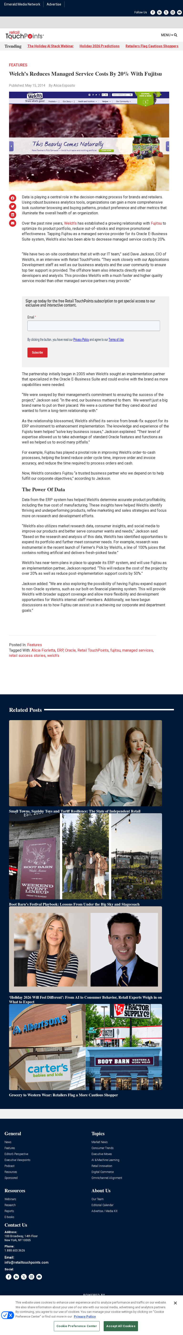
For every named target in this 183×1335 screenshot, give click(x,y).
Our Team (98, 1199)
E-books (9, 1217)
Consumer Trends (103, 1148)
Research (10, 1205)
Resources (11, 1172)
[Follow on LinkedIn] (159, 12)
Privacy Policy (85, 1316)
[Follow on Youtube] (179, 12)
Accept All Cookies (120, 1326)
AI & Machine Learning (105, 1160)
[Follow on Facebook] (152, 12)
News (8, 1142)
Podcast (10, 1166)
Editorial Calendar (102, 1205)
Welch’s (70, 223)
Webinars (10, 1199)
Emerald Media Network (22, 4)
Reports (9, 1211)
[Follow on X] (166, 12)
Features (18, 65)
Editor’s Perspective (16, 1154)
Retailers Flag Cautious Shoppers (152, 46)
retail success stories (27, 655)
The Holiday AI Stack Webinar (50, 46)
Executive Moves (102, 1154)
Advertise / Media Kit (104, 1211)
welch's (53, 655)
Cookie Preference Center (76, 1326)
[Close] (175, 1303)
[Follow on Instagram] (172, 12)
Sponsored (11, 1178)
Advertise (54, 4)
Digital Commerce (103, 1172)
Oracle (70, 650)
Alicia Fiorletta (43, 650)
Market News (100, 1142)
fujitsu (115, 650)
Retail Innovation (102, 1166)
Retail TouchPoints (93, 650)
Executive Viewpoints (17, 1160)
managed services (137, 650)
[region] (91, 1315)
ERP (60, 650)
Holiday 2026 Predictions (100, 46)
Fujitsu (156, 223)
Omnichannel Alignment (107, 1178)
